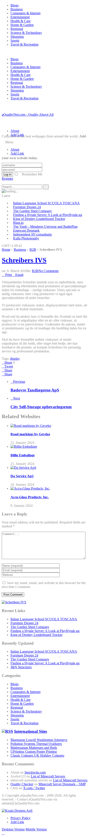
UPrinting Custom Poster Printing (33, 751)
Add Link (17, 135)
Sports (14, 40)
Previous (19, 381)
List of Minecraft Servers (48, 776)
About (14, 131)
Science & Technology (26, 33)
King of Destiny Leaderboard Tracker (39, 219)
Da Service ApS (22, 476)
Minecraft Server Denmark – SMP (62, 784)
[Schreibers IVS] (14, 602)
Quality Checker (21, 784)
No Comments (48, 271)
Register (7, 178)
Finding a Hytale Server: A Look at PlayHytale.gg (47, 215)
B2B (32, 249)
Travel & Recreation (24, 44)
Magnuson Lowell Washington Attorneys (38, 740)
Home (6, 249)
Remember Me (32, 174)
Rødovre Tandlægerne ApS (34, 390)
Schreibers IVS (24, 260)
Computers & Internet (25, 13)
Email (19, 275)
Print (8, 275)
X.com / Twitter (34, 788)
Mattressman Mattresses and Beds (33, 748)
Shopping (17, 36)
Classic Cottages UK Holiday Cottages (37, 755)
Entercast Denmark (26, 230)
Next (16, 398)
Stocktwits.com (35, 772)
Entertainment (20, 17)
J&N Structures (21, 667)
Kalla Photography (26, 238)
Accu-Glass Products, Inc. (29, 497)
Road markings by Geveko (30, 434)
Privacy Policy (20, 818)
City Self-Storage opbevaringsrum (41, 406)
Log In (7, 174)
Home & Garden (22, 25)
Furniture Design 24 (27, 207)
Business (16, 9)
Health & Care (20, 21)
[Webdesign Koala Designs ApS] (17, 810)
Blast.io (18, 223)
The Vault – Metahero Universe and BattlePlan (45, 226)
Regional (16, 29)
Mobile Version (36, 829)
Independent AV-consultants (32, 234)
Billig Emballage (22, 455)
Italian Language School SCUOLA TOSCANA (46, 203)
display (15, 358)
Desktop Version (13, 829)
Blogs (14, 5)
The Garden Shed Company (32, 211)
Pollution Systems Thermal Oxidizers (36, 744)
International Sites (30, 731)
